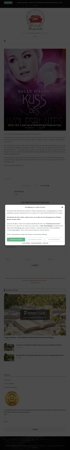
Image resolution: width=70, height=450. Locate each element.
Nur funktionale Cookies (35, 239)
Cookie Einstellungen (54, 239)
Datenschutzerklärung (36, 243)
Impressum (45, 243)
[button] (62, 207)
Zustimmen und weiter (16, 239)
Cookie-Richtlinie (26, 243)
